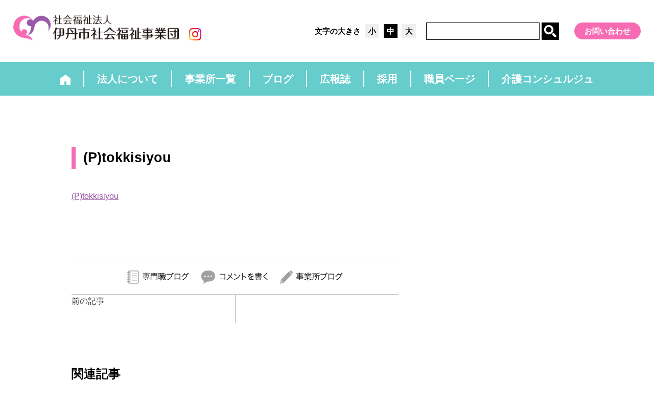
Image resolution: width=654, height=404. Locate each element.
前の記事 (88, 301)
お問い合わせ (607, 31)
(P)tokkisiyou (95, 196)
